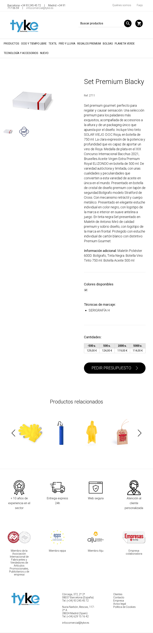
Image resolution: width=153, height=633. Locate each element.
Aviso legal (119, 603)
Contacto (118, 597)
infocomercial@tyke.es (39, 8)
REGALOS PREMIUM (89, 43)
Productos (11, 43)
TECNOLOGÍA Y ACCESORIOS (21, 53)
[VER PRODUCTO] (30, 433)
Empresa (118, 600)
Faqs (140, 5)
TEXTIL (53, 43)
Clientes (117, 594)
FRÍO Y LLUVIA (67, 43)
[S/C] (86, 289)
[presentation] (13, 433)
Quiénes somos (121, 5)
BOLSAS (108, 43)
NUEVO (44, 53)
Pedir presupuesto (111, 368)
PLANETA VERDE (125, 43)
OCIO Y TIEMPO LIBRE (34, 43)
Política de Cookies (124, 606)
